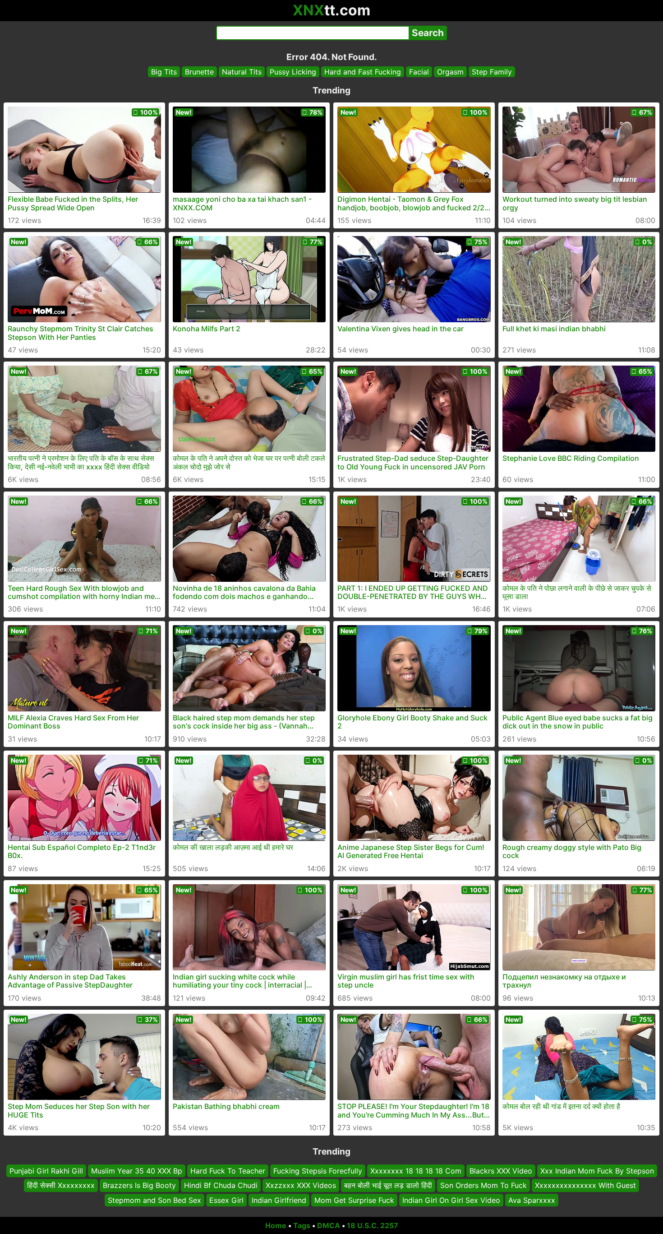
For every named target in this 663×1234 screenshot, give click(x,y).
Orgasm (450, 71)
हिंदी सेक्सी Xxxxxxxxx (61, 1185)
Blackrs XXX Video (501, 1170)
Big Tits (164, 71)
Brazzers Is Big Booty (139, 1185)
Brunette (199, 71)
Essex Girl (226, 1200)
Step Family (492, 71)
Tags (301, 1225)
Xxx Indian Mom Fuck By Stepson (597, 1170)
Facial (419, 71)
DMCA (328, 1225)
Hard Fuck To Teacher (227, 1170)
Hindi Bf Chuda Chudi (221, 1185)
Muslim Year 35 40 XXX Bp (136, 1170)
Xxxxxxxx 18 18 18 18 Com (415, 1170)
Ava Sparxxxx (531, 1200)
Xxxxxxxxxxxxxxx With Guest (585, 1185)
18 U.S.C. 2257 (372, 1225)
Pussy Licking (293, 71)
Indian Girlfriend (279, 1200)
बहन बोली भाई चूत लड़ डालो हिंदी (388, 1185)
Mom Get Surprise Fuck (354, 1200)
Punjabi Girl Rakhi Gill (46, 1170)
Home (275, 1225)
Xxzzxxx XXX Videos (301, 1185)
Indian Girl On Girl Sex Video (451, 1200)
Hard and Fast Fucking (362, 71)
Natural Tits (242, 71)
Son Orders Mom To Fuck (483, 1185)
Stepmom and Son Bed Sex (154, 1200)
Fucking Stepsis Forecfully (317, 1170)
